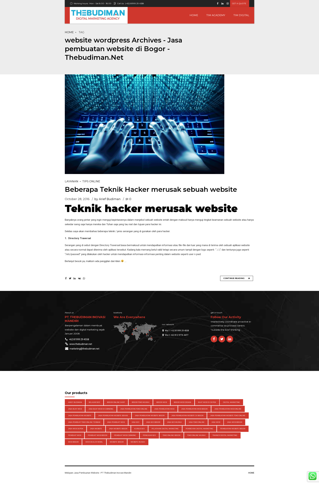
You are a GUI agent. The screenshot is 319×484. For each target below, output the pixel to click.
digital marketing (231, 402)
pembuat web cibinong (125, 435)
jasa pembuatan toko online (133, 409)
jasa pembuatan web (164, 409)
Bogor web (161, 402)
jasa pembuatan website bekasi (113, 415)
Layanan (71, 181)
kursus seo (139, 429)
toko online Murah (196, 435)
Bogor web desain (182, 402)
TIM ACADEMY (215, 15)
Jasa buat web (75, 409)
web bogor (73, 442)
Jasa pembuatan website (79, 415)
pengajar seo (149, 435)
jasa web (216, 422)
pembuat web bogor (97, 435)
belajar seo (94, 402)
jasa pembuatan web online (227, 409)
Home (69, 32)
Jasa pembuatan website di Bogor (187, 415)
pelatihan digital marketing (165, 429)
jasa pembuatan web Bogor (194, 409)
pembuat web (74, 435)
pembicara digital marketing (199, 429)
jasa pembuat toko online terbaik (84, 422)
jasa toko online (197, 422)
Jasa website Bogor (118, 429)
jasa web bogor (234, 422)
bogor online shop (116, 402)
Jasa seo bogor (153, 422)
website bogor (117, 442)
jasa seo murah (174, 422)
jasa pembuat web (116, 422)
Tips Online (91, 181)
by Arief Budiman (107, 199)
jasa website (96, 429)
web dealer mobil (94, 442)
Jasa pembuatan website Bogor (149, 415)
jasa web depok (75, 429)
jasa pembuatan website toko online (227, 415)
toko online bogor (171, 435)
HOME (194, 15)
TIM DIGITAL (241, 15)
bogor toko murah (140, 402)
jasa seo (135, 422)
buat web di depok (207, 402)
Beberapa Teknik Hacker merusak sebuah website (151, 189)
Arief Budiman (75, 402)
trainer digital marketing (225, 435)
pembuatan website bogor (232, 429)
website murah (138, 442)
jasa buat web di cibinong (101, 409)
